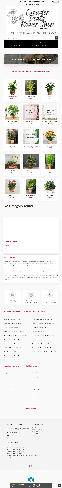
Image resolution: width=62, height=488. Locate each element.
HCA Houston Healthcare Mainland (13, 356)
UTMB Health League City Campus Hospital (44, 336)
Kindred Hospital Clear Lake (11, 344)
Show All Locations (31, 408)
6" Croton (49, 146)
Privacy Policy (35, 431)
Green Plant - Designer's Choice (31, 146)
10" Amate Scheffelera (12, 121)
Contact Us (35, 433)
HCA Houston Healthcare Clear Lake (14, 340)
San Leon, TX (7, 393)
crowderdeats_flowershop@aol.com (18, 435)
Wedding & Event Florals (32, 45)
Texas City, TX (8, 397)
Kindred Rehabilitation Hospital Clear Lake (44, 344)
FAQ (33, 435)
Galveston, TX (36, 381)
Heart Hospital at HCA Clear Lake (13, 352)
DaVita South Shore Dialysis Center (14, 331)
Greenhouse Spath (31, 195)
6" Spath (50, 96)
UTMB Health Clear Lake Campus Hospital (44, 352)
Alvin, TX (6, 373)
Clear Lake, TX (8, 377)
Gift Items (52, 42)
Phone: (7, 249)
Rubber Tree (12, 146)
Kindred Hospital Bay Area (11, 327)
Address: (8, 245)
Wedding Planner (18, 45)
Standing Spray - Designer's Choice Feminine (31, 121)
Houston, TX (35, 385)
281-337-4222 (35, 4)
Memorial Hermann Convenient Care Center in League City (17, 336)
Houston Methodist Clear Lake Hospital (43, 319)
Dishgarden (50, 195)
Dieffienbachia (31, 96)
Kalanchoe (12, 195)
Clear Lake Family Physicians (12, 319)
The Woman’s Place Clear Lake (12, 323)
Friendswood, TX (8, 381)
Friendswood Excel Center (39, 327)
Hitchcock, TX (8, 385)
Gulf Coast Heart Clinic (38, 331)
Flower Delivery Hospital (14, 51)
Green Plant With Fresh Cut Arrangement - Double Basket (12, 171)
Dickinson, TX (36, 377)
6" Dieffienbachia (12, 96)
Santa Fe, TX (35, 393)
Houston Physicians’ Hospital (40, 340)
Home (9, 42)
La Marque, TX (8, 389)
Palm (50, 171)
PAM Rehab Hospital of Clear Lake (13, 348)
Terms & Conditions (37, 429)
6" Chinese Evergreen (31, 171)
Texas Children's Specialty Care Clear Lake (44, 348)
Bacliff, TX (35, 373)
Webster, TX (35, 397)
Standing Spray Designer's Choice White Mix (49, 121)
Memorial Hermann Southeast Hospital (43, 323)
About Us (34, 427)
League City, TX (36, 389)
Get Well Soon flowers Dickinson (44, 263)
